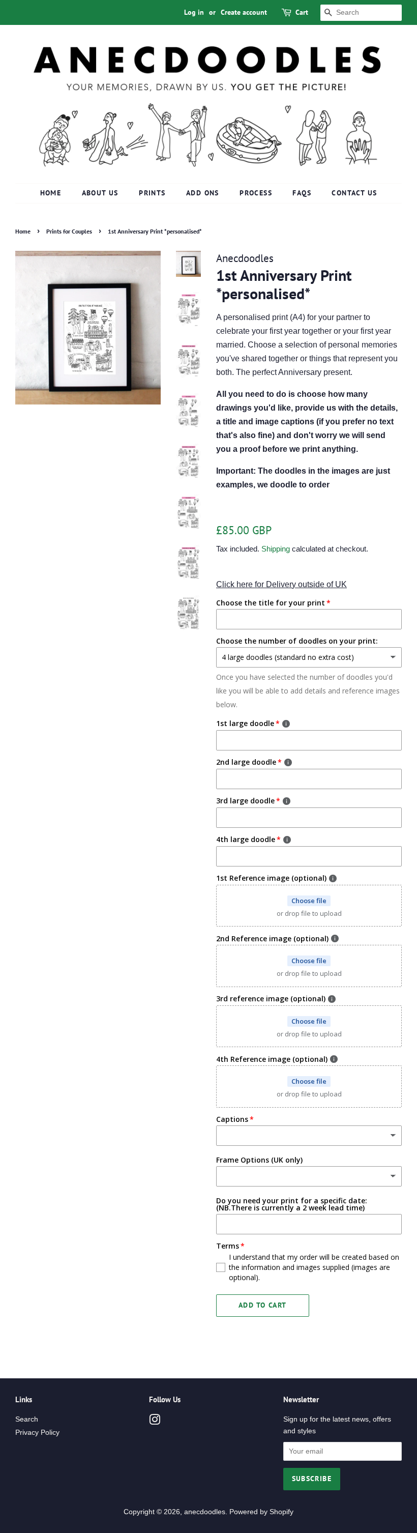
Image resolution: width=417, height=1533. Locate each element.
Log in (194, 12)
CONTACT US (354, 192)
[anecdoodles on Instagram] (154, 1422)
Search (26, 1419)
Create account (244, 12)
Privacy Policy (37, 1432)
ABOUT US (100, 192)
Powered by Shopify (261, 1512)
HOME (51, 192)
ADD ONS (202, 192)
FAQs (301, 192)
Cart (301, 12)
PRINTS (152, 192)
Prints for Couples (69, 231)
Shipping (275, 548)
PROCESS (256, 192)
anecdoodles (204, 1512)
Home (23, 231)
